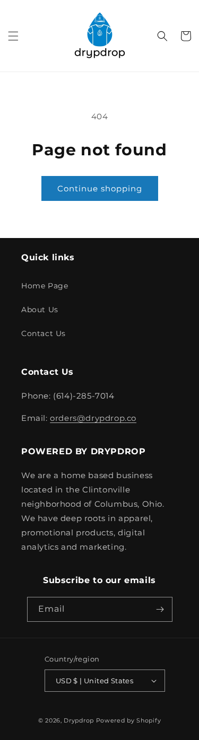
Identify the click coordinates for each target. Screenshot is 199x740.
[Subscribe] (160, 609)
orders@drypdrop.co (93, 418)
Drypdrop (79, 720)
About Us (39, 309)
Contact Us (43, 333)
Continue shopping (99, 188)
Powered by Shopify (128, 720)
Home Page (44, 285)
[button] (13, 36)
